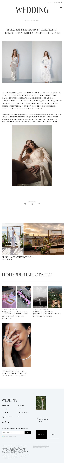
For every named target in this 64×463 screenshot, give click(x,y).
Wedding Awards (23, 412)
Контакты (57, 2)
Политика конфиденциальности (41, 447)
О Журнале (5, 405)
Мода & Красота (30, 20)
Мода (37, 20)
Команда (5, 409)
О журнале (50, 2)
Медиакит (20, 405)
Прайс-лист (21, 409)
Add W (19, 416)
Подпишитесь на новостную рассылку (15, 428)
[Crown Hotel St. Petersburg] (27, 258)
